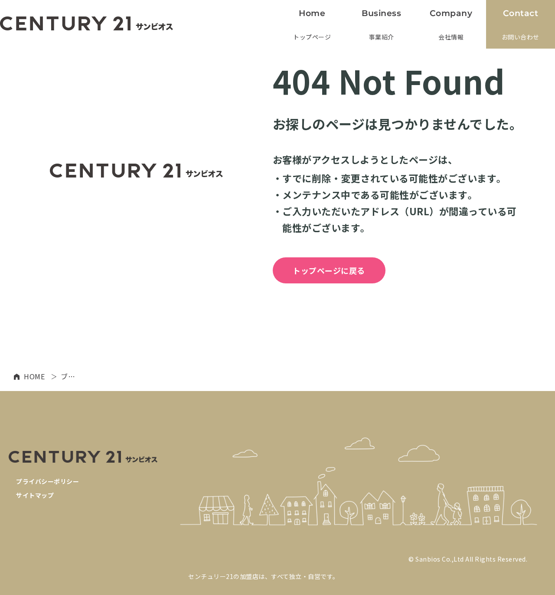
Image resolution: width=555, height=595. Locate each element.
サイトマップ (35, 495)
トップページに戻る (329, 270)
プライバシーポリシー (47, 481)
